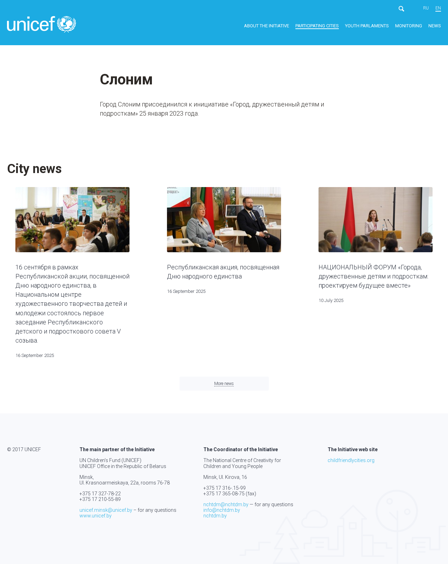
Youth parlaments (367, 25)
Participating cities (317, 25)
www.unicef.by (95, 515)
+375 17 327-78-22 (100, 493)
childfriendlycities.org (351, 460)
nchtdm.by (215, 515)
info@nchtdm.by (221, 510)
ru (426, 8)
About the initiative (266, 25)
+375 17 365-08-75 (224, 493)
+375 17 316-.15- (221, 488)
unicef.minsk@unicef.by (105, 510)
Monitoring (408, 25)
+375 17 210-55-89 (100, 499)
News (434, 25)
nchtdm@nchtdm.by (225, 504)
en (438, 8)
